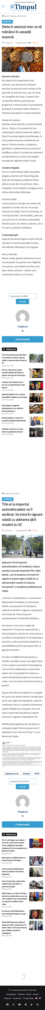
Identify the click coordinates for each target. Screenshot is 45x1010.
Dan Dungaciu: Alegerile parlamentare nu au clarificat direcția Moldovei (12, 408)
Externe (7, 998)
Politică (21, 994)
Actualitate (11, 994)
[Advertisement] (22, 463)
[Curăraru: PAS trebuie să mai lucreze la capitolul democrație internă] (36, 385)
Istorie (36, 994)
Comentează (23, 339)
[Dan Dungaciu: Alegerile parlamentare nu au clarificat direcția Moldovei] (36, 409)
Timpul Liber (28, 998)
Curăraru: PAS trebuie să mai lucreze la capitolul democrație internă (13, 385)
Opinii (28, 994)
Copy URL (22, 301)
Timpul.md (8, 43)
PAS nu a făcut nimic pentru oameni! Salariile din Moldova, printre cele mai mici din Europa (13, 372)
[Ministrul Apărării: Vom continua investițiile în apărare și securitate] (36, 397)
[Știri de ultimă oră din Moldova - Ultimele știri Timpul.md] (22, 6)
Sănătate (22, 16)
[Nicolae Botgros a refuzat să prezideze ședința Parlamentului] (36, 421)
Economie (16, 998)
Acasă (6, 16)
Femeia (13, 16)
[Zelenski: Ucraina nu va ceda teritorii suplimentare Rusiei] (36, 432)
